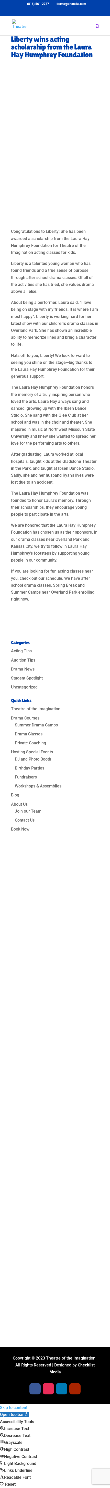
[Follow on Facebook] (23, 1179)
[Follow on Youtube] (53, 1179)
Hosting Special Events (32, 752)
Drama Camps (36, 1226)
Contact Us (25, 820)
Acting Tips (21, 650)
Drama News (23, 669)
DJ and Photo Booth (33, 759)
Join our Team (28, 811)
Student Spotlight (27, 678)
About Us (19, 804)
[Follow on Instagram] (33, 1179)
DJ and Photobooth (40, 1275)
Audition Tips (23, 660)
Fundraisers (26, 777)
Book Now (20, 829)
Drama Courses (25, 718)
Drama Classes (28, 734)
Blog (15, 795)
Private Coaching (30, 743)
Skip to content (13, 1407)
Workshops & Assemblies (38, 786)
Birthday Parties (29, 768)
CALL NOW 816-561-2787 (46, 1308)
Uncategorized (24, 687)
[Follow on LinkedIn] (43, 1179)
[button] (14, 1414)
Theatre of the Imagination (35, 708)
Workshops (33, 1267)
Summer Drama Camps (36, 725)
